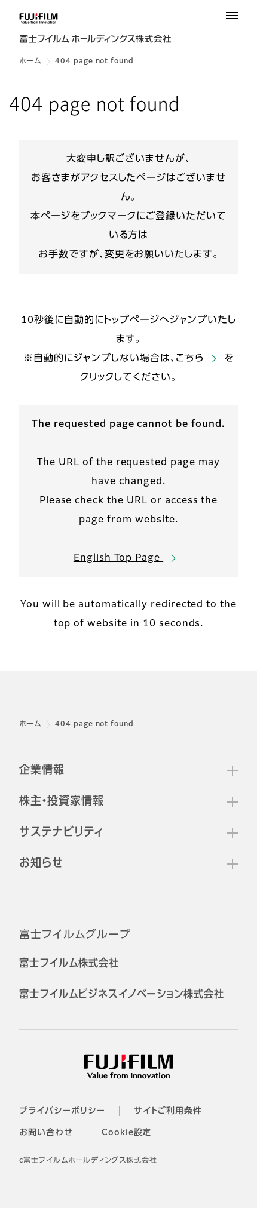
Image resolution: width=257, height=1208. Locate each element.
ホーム (30, 61)
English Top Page (118, 558)
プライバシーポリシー (62, 1111)
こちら (190, 359)
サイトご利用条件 (168, 1111)
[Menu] (231, 15)
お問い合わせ (46, 1133)
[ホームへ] (102, 31)
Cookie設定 (127, 1133)
